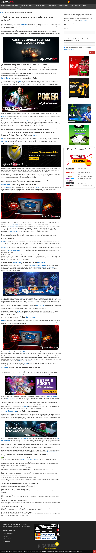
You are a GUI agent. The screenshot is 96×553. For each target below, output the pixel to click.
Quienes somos (7, 541)
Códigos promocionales (63, 5)
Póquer (35, 245)
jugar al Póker (10, 398)
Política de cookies (41, 551)
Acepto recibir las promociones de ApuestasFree (77, 48)
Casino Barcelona (9, 411)
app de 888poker (40, 305)
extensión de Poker (13, 226)
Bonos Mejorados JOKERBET (20, 7)
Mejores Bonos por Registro (6, 7)
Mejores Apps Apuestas (75, 5)
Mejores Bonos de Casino (40, 5)
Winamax (5, 184)
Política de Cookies (7, 539)
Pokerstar (25, 363)
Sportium (5, 78)
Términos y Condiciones (9, 530)
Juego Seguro (83, 20)
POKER (88, 2)
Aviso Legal (5, 536)
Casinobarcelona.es (52, 451)
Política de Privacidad (8, 533)
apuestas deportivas (40, 267)
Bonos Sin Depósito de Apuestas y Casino (9, 5)
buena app (4, 141)
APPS (93, 2)
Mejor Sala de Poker (52, 5)
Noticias (84, 5)
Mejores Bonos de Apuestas (26, 5)
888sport (17, 262)
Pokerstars (31, 317)
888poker (41, 262)
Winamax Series (14, 224)
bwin (35, 135)
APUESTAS (74, 2)
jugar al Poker (26, 120)
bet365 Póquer (5, 247)
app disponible (13, 231)
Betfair (4, 367)
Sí (94, 551)
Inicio (1, 12)
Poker (37, 187)
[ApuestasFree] (7, 2)
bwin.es (55, 180)
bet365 (3, 241)
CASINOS (82, 2)
